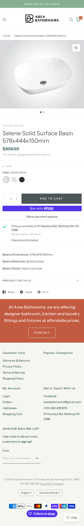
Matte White (6, 179)
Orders (7, 402)
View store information (24, 240)
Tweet (28, 292)
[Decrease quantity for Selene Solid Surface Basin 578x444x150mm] (6, 199)
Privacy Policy (12, 366)
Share (11, 292)
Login (6, 396)
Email (6, 450)
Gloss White (14, 179)
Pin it (45, 292)
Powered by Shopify (52, 483)
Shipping (21, 154)
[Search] (71, 19)
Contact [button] (42, 332)
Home (6, 35)
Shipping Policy (13, 378)
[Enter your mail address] (37, 458)
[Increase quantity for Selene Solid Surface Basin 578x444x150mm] (16, 199)
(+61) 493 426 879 (55, 408)
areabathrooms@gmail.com (62, 402)
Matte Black (22, 179)
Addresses (10, 408)
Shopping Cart (12, 414)
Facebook (50, 396)
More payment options (42, 216)
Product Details (17, 280)
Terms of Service (14, 372)
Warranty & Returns (16, 360)
